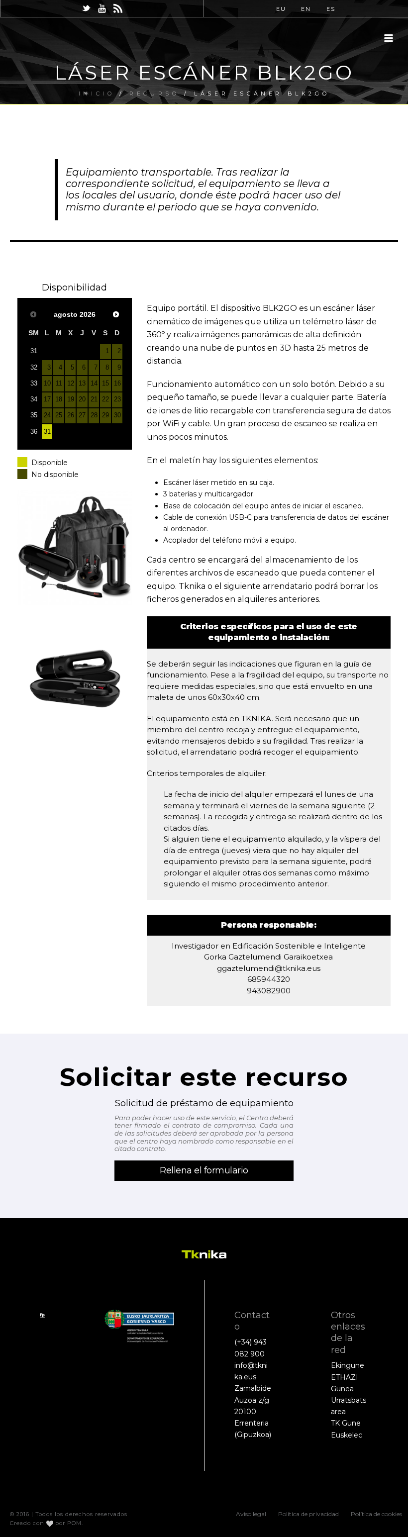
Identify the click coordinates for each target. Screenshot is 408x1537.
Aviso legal (251, 1514)
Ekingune (347, 1365)
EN (306, 8)
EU (281, 8)
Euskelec (346, 1435)
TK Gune (346, 1423)
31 (47, 431)
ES (330, 8)
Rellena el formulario (204, 1170)
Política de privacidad (308, 1514)
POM (74, 1523)
